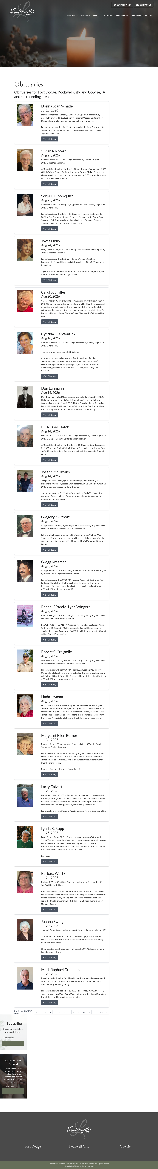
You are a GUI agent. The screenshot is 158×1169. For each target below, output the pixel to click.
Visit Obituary (49, 139)
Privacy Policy (69, 1166)
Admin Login (89, 1166)
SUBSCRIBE (13, 1043)
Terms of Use (79, 1166)
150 (101, 1012)
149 (94, 1012)
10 (84, 1012)
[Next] (107, 1012)
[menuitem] (72, 15)
